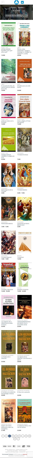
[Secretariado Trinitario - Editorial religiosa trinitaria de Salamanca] (16, 2)
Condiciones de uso (21, 449)
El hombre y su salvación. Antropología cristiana (8, 392)
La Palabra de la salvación (5, 357)
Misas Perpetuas (10, 449)
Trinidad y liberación (7, 289)
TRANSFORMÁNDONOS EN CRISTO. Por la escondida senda (24, 323)
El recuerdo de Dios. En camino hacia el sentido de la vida (8, 87)
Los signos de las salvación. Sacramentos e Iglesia (24, 358)
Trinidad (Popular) (6, 257)
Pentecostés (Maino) (7, 223)
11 (15, 439)
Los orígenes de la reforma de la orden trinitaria (7, 323)
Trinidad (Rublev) (22, 190)
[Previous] (3, 436)
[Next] (18, 438)
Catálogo (12, 7)
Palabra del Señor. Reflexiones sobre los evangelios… (7, 427)
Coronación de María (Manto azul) (23, 224)
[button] (2, 2)
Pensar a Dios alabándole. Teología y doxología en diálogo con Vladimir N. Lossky (24, 51)
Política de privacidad (11, 452)
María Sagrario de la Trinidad (7, 190)
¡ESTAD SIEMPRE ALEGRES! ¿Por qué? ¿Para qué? (6, 50)
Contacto (22, 452)
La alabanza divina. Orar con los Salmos (24, 426)
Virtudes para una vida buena (23, 86)
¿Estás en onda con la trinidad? (7, 121)
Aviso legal (22, 451)
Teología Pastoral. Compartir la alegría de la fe (7, 156)
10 (29, 436)
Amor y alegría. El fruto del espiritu (23, 121)
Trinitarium (20, 257)
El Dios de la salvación (23, 392)
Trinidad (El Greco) (22, 154)
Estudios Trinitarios (22, 289)
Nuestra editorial (12, 451)
